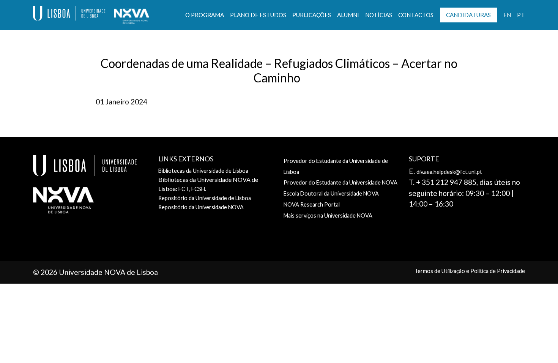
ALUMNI (348, 14)
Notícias (378, 14)
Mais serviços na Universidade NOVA (328, 215)
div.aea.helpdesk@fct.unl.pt (449, 172)
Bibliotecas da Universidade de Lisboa (203, 170)
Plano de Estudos (258, 14)
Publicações (311, 14)
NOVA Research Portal (312, 204)
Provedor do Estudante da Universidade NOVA (340, 182)
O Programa (204, 14)
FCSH (198, 189)
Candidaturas (468, 14)
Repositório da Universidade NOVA (201, 207)
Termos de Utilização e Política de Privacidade (470, 271)
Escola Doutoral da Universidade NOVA (331, 193)
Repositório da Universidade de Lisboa (204, 198)
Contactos (415, 14)
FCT (183, 189)
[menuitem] (507, 15)
